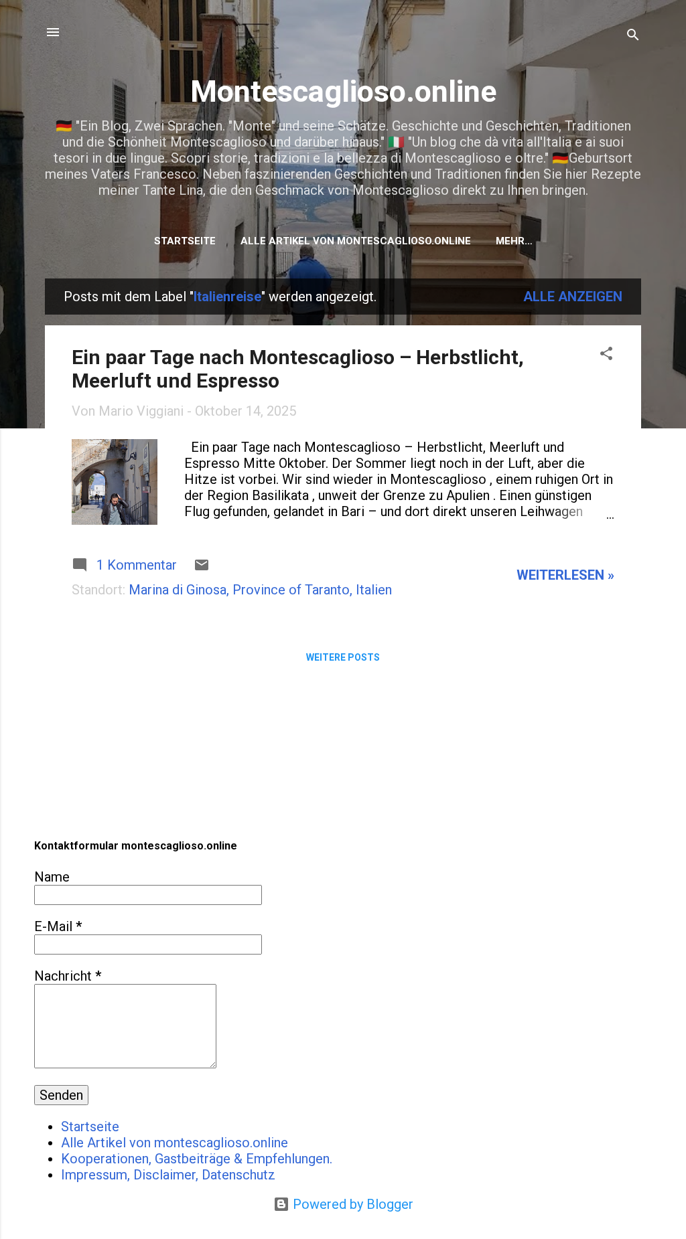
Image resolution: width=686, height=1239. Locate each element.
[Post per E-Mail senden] (202, 568)
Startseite (185, 241)
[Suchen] (633, 36)
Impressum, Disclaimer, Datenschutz (168, 1175)
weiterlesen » (565, 575)
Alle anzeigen (572, 296)
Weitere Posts (343, 657)
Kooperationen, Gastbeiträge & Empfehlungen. (196, 1159)
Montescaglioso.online (343, 91)
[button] (606, 355)
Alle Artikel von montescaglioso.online (356, 241)
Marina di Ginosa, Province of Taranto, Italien (260, 590)
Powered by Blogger (351, 1204)
